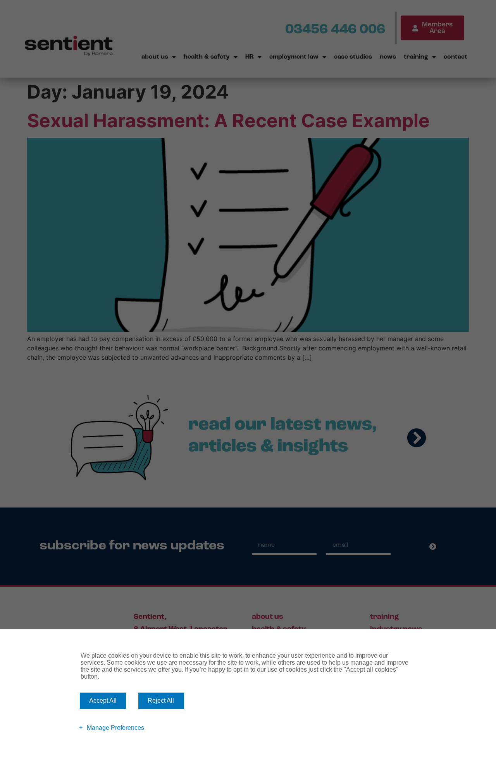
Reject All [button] (161, 700)
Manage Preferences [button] (115, 727)
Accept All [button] (103, 700)
